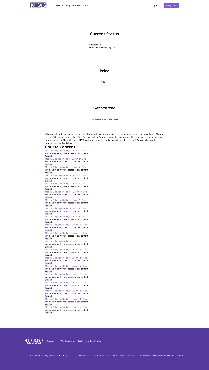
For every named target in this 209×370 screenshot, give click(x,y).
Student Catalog (93, 341)
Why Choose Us (73, 5)
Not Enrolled (95, 44)
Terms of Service (98, 356)
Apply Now (171, 5)
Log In (154, 5)
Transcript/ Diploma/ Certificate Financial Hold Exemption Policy (161, 356)
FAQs (85, 5)
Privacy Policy (83, 356)
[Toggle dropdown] (63, 5)
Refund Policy (112, 356)
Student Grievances (127, 356)
